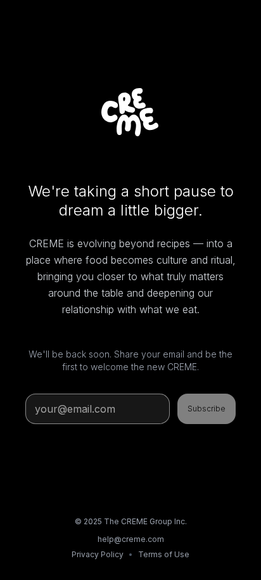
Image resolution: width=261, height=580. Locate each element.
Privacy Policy (98, 554)
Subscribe (207, 408)
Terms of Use (163, 554)
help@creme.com (131, 539)
